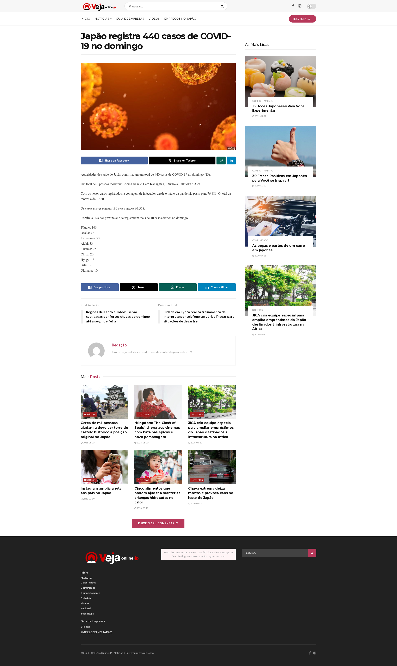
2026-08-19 (88, 498)
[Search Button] (223, 6)
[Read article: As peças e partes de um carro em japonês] (280, 221)
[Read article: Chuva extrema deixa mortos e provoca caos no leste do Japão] (212, 467)
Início (85, 18)
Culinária (86, 598)
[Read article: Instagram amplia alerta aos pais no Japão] (104, 467)
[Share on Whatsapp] (221, 160)
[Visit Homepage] (99, 6)
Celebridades (88, 582)
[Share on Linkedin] (231, 160)
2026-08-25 (88, 442)
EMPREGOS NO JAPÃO (180, 18)
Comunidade (260, 240)
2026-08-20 (142, 442)
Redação (119, 345)
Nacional (86, 608)
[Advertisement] (279, 589)
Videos (154, 18)
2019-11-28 (260, 185)
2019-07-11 (260, 255)
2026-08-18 (142, 508)
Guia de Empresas (130, 18)
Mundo (85, 603)
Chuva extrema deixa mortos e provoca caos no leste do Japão (210, 493)
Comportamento (262, 101)
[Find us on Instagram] (299, 6)
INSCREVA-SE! (302, 18)
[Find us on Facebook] (293, 6)
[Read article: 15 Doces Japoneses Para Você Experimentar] (280, 81)
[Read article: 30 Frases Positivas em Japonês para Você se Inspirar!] (280, 151)
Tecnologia (87, 613)
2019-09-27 (260, 116)
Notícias (102, 18)
